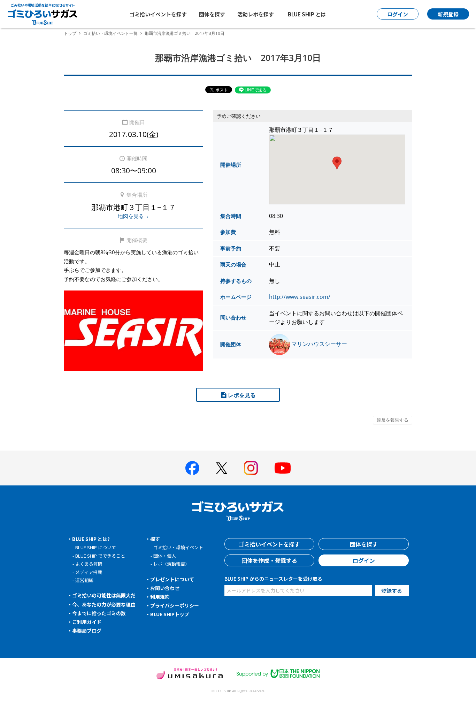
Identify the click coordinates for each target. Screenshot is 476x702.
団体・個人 (164, 555)
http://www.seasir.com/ (299, 297)
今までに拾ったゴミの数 (99, 613)
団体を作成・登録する (269, 560)
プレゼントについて (172, 579)
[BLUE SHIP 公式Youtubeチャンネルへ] (283, 468)
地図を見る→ (133, 215)
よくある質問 (88, 563)
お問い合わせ (164, 587)
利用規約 (160, 596)
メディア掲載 (88, 572)
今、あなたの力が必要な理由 (104, 604)
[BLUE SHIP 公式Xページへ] (221, 468)
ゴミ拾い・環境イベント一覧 (110, 33)
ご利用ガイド (86, 621)
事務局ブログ (86, 630)
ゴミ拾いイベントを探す (158, 14)
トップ (70, 33)
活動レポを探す (255, 14)
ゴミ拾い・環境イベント (178, 547)
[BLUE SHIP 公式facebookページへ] (192, 468)
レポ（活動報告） (171, 563)
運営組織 (84, 580)
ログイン (364, 560)
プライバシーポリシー (174, 605)
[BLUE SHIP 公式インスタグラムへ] (251, 468)
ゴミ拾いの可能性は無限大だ (104, 595)
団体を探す (212, 14)
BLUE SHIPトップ (169, 614)
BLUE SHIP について (95, 547)
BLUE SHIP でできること (100, 555)
